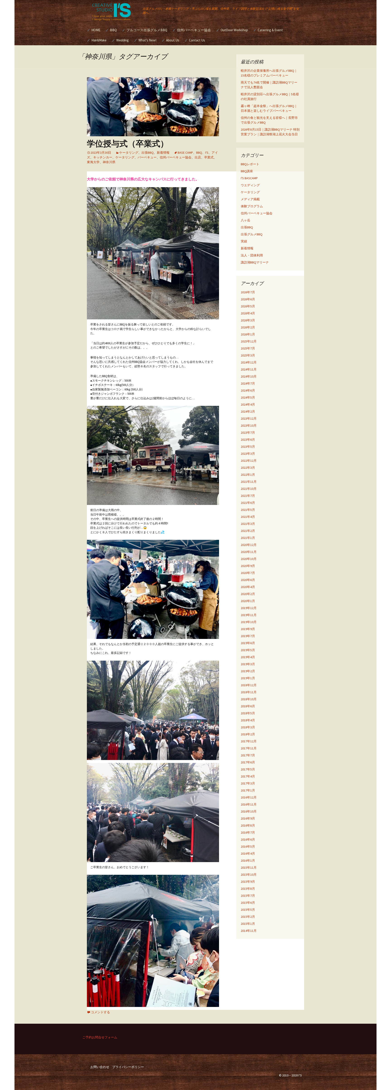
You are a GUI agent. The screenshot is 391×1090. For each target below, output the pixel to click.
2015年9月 (248, 882)
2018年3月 (248, 727)
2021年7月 (248, 496)
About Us (172, 40)
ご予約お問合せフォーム (99, 1037)
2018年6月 (248, 706)
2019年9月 (248, 629)
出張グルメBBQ (251, 234)
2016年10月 (249, 811)
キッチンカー (102, 157)
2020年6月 (248, 580)
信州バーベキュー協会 (194, 30)
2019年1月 (248, 678)
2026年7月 (248, 292)
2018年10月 (249, 699)
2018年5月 (248, 713)
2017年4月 (248, 776)
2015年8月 (248, 889)
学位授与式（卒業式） (127, 143)
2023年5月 (248, 447)
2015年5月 (248, 910)
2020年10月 (249, 559)
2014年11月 (249, 931)
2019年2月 (248, 671)
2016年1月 (248, 860)
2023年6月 (248, 439)
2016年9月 (248, 818)
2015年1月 (248, 924)
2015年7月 (248, 896)
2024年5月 (248, 397)
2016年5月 (248, 846)
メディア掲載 (250, 199)
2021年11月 (249, 482)
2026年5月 (248, 306)
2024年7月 (248, 383)
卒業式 (209, 157)
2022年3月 (248, 468)
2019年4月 (248, 657)
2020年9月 (248, 566)
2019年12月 (249, 608)
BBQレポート (250, 164)
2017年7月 (248, 755)
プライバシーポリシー (128, 1067)
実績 (244, 241)
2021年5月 (248, 510)
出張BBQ (147, 153)
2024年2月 (248, 411)
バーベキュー (147, 157)
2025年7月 (248, 348)
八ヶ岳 (245, 220)
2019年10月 (249, 622)
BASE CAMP (185, 153)
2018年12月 (249, 685)
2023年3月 (248, 454)
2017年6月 (248, 762)
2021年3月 (248, 524)
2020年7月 (248, 573)
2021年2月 (248, 531)
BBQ (113, 30)
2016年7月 (248, 832)
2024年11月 (249, 369)
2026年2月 (248, 327)
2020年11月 (249, 552)
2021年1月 (248, 538)
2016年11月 (249, 804)
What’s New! (147, 40)
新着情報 (163, 153)
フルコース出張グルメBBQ (146, 30)
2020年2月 (248, 594)
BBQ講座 (247, 171)
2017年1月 (248, 790)
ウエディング (250, 185)
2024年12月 (249, 362)
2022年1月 (248, 475)
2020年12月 (249, 545)
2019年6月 (248, 643)
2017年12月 (249, 741)
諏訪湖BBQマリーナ (255, 262)
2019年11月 (249, 615)
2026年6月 (248, 299)
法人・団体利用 (252, 255)
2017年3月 (248, 783)
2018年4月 (248, 720)
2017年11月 (249, 748)
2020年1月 (248, 601)
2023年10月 (249, 425)
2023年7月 (248, 432)
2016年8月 (248, 825)
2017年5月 (248, 769)
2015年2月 (248, 917)
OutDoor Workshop (234, 30)
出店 (198, 157)
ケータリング (128, 153)
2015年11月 (249, 867)
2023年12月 (249, 418)
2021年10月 (249, 489)
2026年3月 (248, 320)
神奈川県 (109, 162)
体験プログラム (252, 206)
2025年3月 (248, 355)
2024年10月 (249, 376)
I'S (206, 153)
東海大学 (93, 162)
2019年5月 (248, 650)
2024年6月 (248, 390)
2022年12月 (249, 461)
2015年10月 (249, 874)
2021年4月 (248, 517)
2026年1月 (248, 334)
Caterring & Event (270, 30)
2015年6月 (248, 903)
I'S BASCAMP (249, 178)
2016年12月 (249, 797)
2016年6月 (248, 839)
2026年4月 (248, 313)
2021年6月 (248, 503)
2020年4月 (248, 587)
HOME (95, 30)
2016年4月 (248, 853)
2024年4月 (248, 404)
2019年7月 (248, 636)
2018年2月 (248, 734)
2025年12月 (249, 341)
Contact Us (197, 40)
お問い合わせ (99, 1067)
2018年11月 (249, 692)
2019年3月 (248, 664)
